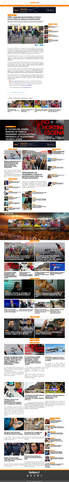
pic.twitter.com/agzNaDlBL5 (26, 85)
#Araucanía (16, 81)
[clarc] (6, 183)
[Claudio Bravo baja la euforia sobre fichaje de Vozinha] (46, 32)
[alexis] (46, 27)
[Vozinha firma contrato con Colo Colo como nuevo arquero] (6, 188)
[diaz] (41, 107)
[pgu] (47, 452)
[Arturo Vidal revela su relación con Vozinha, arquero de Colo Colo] (50, 168)
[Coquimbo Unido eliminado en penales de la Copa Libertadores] (27, 107)
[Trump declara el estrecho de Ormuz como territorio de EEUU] (47, 434)
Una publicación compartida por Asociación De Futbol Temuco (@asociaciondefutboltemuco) (25, 94)
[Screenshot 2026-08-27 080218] (12, 159)
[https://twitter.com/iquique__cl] (31, 476)
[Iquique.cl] (4, 2)
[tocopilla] (47, 446)
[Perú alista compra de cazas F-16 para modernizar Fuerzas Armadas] (50, 160)
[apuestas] (6, 204)
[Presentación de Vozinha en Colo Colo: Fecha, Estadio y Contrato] (46, 41)
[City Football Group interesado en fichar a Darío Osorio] (14, 107)
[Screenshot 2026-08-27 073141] (50, 152)
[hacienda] (47, 421)
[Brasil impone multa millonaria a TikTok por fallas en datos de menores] (50, 184)
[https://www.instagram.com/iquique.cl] (34, 476)
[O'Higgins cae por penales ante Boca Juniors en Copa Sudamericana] (6, 198)
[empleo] (14, 455)
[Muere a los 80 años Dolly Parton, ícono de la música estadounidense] (50, 176)
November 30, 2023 (27, 87)
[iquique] (34, 4)
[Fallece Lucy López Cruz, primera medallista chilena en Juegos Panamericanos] (6, 209)
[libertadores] (47, 465)
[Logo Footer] (34, 474)
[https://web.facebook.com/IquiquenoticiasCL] (27, 476)
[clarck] (6, 193)
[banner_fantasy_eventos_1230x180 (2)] (34, 147)
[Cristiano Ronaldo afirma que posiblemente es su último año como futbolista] (54, 107)
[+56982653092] (41, 476)
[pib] (47, 458)
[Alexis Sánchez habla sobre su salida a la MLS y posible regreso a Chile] (47, 427)
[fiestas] (47, 440)
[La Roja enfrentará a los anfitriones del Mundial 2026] (46, 36)
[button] (10, 98)
